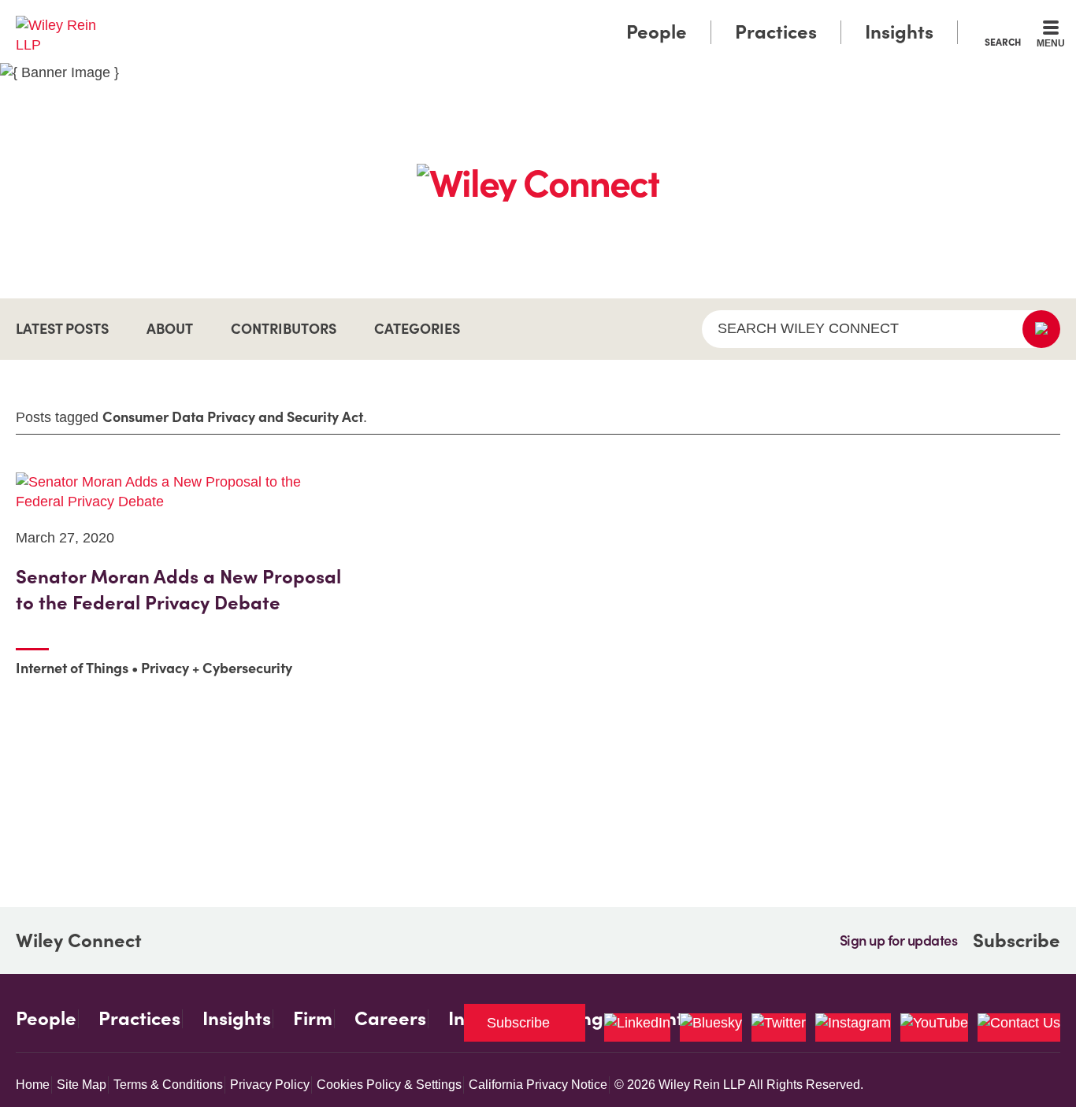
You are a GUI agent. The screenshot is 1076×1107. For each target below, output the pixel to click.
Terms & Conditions (168, 1084)
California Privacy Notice (538, 1084)
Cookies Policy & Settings (389, 1084)
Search (1003, 41)
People (656, 32)
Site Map (81, 1084)
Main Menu (491, 17)
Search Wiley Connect (808, 328)
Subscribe (1016, 940)
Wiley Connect (79, 940)
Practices (776, 32)
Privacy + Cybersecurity (216, 668)
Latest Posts (62, 329)
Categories (417, 329)
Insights (899, 32)
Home (33, 1084)
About (170, 329)
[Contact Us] (1019, 1027)
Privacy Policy (270, 1084)
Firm (312, 1018)
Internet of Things (72, 668)
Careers (390, 1018)
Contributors (283, 329)
